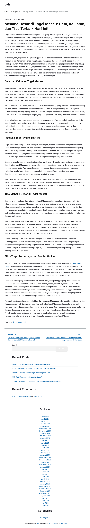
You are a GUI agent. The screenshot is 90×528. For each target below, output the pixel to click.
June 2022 (45, 501)
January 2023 (45, 484)
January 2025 (45, 426)
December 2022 (45, 486)
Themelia (63, 523)
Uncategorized (19, 322)
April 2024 (45, 448)
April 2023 (45, 477)
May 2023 (45, 474)
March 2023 (45, 479)
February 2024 (45, 453)
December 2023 (45, 457)
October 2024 (45, 433)
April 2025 (45, 419)
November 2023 (45, 460)
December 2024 (45, 429)
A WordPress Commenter (21, 396)
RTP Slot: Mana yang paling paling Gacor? (27, 377)
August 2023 (45, 467)
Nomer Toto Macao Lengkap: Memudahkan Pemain (31, 364)
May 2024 (45, 445)
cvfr (37, 523)
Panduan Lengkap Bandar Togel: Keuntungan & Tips (31, 373)
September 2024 (45, 436)
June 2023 (45, 472)
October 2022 (45, 491)
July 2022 (45, 498)
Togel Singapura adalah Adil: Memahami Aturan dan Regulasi (34, 369)
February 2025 (45, 424)
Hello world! (38, 396)
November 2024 (45, 431)
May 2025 (45, 417)
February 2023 (45, 481)
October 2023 (45, 462)
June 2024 (45, 443)
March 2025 (45, 421)
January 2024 (45, 455)
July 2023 (45, 469)
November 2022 (45, 489)
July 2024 (45, 441)
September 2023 (45, 465)
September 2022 (45, 494)
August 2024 (45, 438)
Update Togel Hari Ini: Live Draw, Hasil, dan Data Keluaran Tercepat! (36, 381)
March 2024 (45, 450)
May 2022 (45, 503)
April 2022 (45, 506)
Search (14, 345)
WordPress (53, 523)
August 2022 (45, 496)
